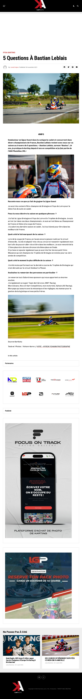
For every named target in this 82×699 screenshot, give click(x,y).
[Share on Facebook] (64, 67)
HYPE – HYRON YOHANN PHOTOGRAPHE (53, 346)
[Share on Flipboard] (72, 67)
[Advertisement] (41, 33)
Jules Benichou (10, 665)
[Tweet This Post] (68, 67)
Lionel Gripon (14, 67)
